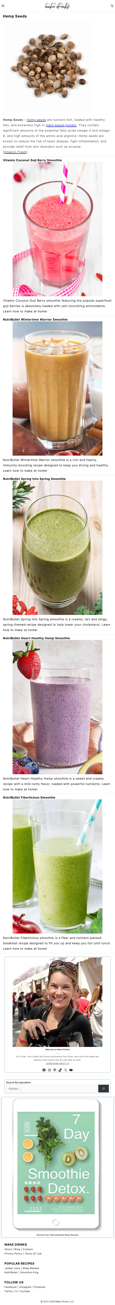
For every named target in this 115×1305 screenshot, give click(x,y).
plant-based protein (61, 125)
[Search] (103, 1088)
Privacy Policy (13, 1253)
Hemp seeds (36, 120)
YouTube (24, 1291)
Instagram (25, 1286)
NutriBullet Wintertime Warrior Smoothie (35, 319)
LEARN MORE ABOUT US (57, 1063)
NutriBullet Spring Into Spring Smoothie (34, 479)
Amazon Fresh (15, 152)
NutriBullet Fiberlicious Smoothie (29, 797)
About (8, 1249)
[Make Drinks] (57, 6)
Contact (28, 1249)
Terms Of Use (33, 1253)
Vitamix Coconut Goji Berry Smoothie (32, 160)
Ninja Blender (31, 1268)
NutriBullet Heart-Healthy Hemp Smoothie (36, 638)
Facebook (10, 1286)
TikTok (8, 1291)
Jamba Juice (12, 1268)
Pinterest (39, 1286)
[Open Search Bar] (112, 6)
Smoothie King (29, 1272)
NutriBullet (11, 1272)
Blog (17, 1249)
